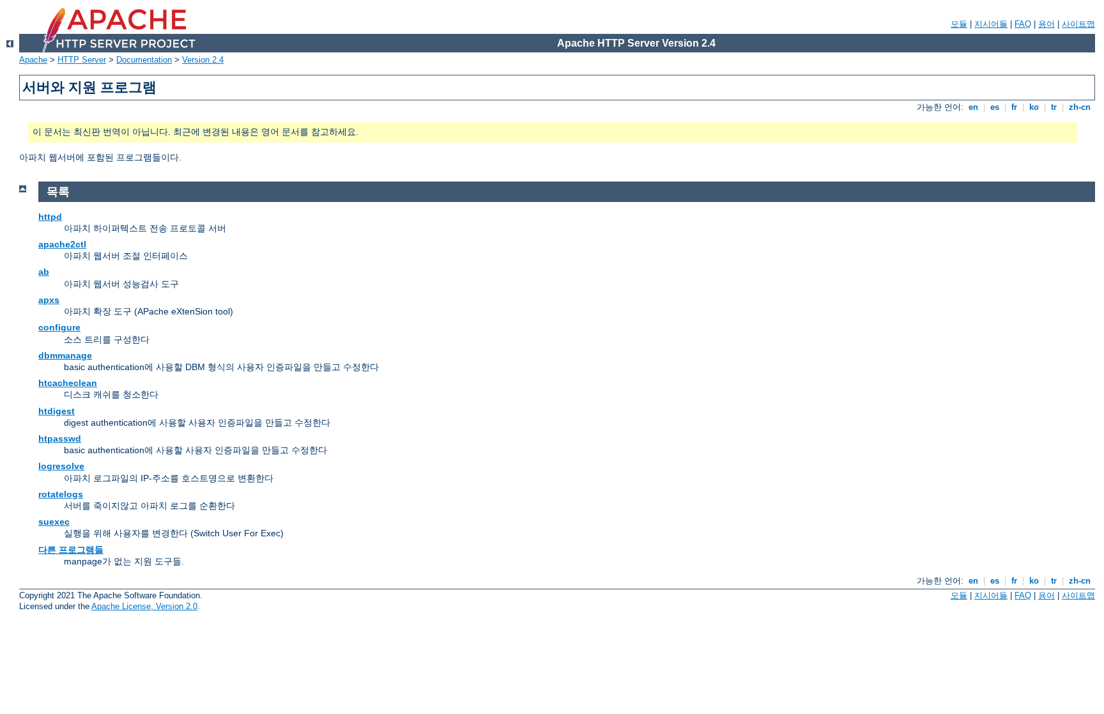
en (973, 107)
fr (1014, 107)
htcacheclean (67, 383)
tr (1053, 107)
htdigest (56, 411)
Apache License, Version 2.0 (144, 606)
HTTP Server (81, 60)
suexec (54, 521)
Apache (33, 60)
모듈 (959, 24)
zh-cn (1079, 107)
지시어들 (991, 24)
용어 (1046, 24)
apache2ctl (62, 244)
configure (59, 327)
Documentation (144, 60)
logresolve (61, 466)
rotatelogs (60, 494)
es (995, 107)
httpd (50, 217)
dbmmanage (65, 355)
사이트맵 (1078, 24)
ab (43, 272)
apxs (48, 300)
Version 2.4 (203, 60)
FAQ (1023, 24)
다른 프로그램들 (70, 550)
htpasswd (59, 438)
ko (1034, 107)
